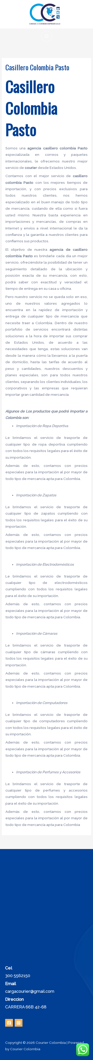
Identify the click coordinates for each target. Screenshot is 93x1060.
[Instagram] (18, 1023)
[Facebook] (9, 1023)
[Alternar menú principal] (46, 36)
